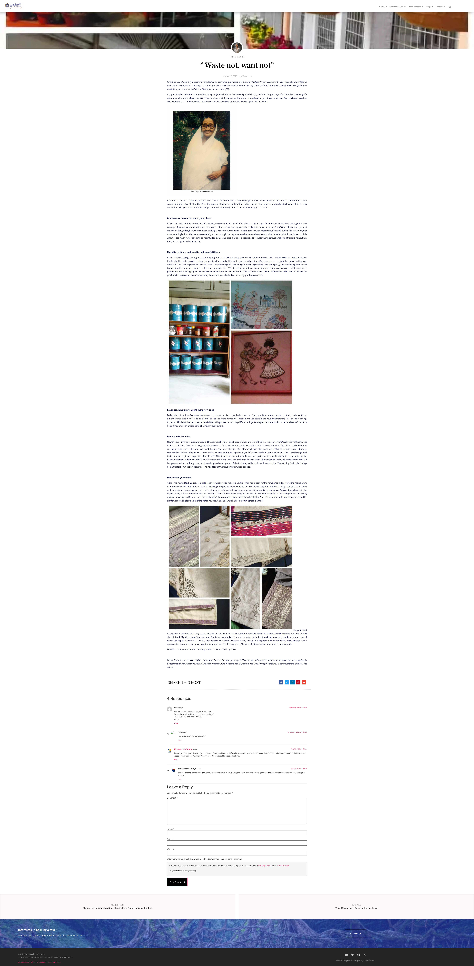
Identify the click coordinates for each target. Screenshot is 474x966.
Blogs (428, 6)
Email (170, 839)
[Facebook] (358, 954)
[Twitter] (352, 954)
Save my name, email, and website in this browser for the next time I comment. (206, 859)
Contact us (440, 6)
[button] (450, 7)
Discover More (414, 6)
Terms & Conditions (39, 962)
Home (381, 6)
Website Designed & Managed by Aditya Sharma (355, 960)
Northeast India (396, 6)
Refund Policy (55, 962)
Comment (172, 798)
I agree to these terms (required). (183, 871)
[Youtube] (346, 954)
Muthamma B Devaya (183, 749)
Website (170, 849)
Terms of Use (282, 865)
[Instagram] (364, 954)
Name (170, 829)
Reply (176, 723)
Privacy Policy (265, 865)
